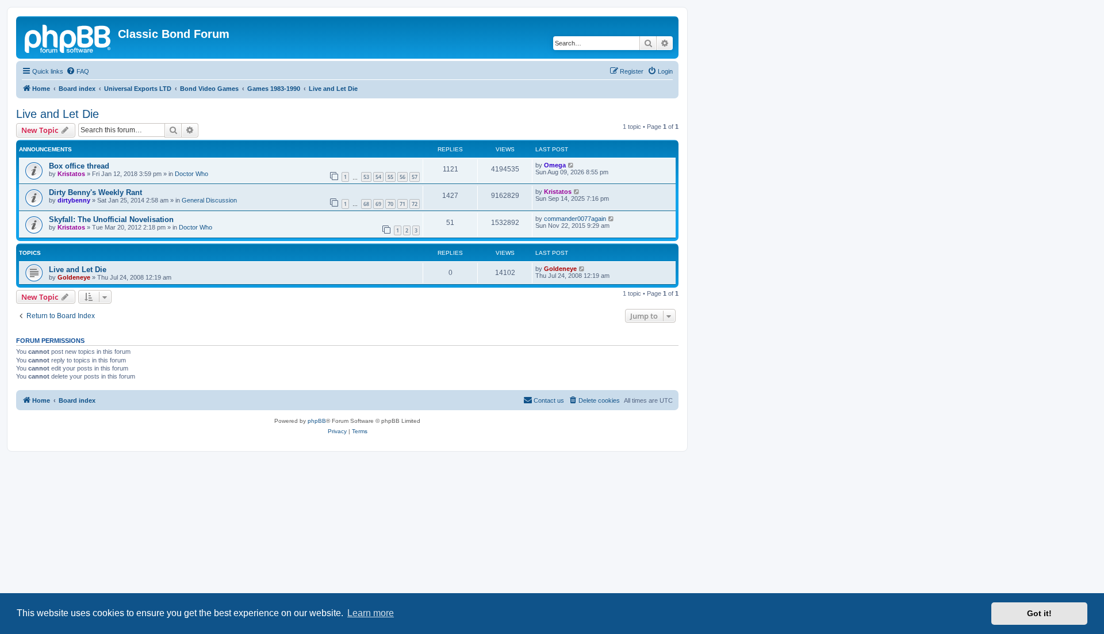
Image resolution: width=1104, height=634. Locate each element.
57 (414, 177)
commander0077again (575, 218)
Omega (555, 165)
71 (402, 204)
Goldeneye (73, 277)
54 (378, 177)
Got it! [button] (1039, 613)
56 (402, 177)
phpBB (317, 421)
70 (390, 204)
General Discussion (209, 200)
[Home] (68, 37)
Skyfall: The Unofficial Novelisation (111, 219)
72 (414, 204)
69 (378, 204)
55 (390, 177)
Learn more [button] (370, 613)
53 (366, 177)
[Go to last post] (571, 165)
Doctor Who (191, 173)
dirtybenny (73, 200)
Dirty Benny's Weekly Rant (95, 192)
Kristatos (71, 173)
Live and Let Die (57, 114)
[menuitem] (77, 71)
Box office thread (79, 166)
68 (366, 204)
